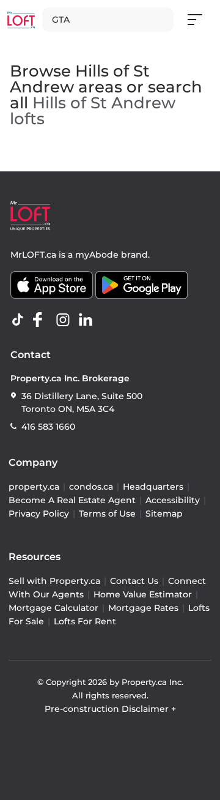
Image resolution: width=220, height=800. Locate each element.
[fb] (43, 320)
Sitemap (164, 513)
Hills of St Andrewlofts (92, 111)
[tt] (20, 320)
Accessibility (172, 500)
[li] (88, 320)
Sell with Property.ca (54, 580)
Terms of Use (107, 513)
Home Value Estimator (143, 594)
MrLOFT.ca (33, 254)
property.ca (34, 486)
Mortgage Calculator (53, 607)
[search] (108, 19)
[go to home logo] (30, 216)
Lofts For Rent (85, 621)
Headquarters (153, 486)
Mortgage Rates (143, 607)
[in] (65, 320)
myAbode (97, 254)
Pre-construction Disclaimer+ (110, 708)
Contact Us (134, 580)
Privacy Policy (39, 513)
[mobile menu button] (201, 19)
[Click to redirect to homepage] (21, 20)
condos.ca (91, 486)
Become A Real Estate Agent (72, 500)
